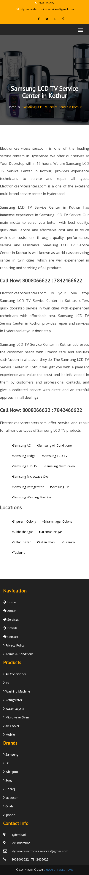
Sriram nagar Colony (58, 521)
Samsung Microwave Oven (31, 476)
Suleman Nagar (51, 532)
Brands (11, 628)
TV (7, 683)
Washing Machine (17, 691)
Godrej (10, 789)
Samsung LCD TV (55, 456)
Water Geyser (14, 709)
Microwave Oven (17, 717)
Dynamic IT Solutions (58, 870)
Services (12, 619)
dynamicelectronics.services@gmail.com (47, 9)
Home (12, 107)
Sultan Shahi (46, 542)
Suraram (69, 542)
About (11, 611)
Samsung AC (22, 445)
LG (7, 763)
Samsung (11, 754)
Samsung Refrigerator (28, 487)
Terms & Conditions (19, 654)
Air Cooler (12, 726)
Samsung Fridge (24, 456)
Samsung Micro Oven (60, 466)
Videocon (11, 798)
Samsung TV (60, 487)
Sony (8, 780)
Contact (12, 637)
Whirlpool (12, 772)
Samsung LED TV (25, 466)
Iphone (10, 815)
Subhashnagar (23, 532)
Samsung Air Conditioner (55, 445)
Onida (9, 806)
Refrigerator (13, 700)
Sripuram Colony (24, 521)
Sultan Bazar (22, 542)
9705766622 (46, 3)
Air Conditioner (15, 674)
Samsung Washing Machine (32, 497)
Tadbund (19, 552)
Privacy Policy (14, 645)
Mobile (10, 734)
